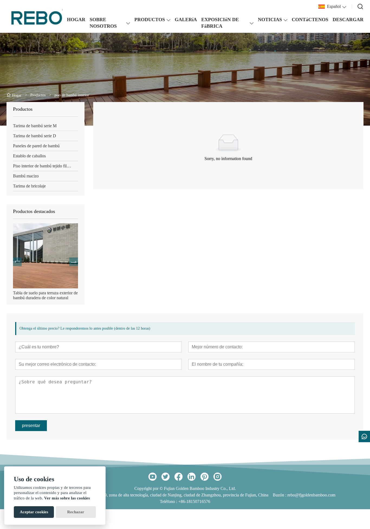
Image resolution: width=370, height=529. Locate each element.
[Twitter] (165, 476)
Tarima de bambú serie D (34, 135)
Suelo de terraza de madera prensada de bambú (44, 295)
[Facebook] (178, 476)
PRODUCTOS (149, 19)
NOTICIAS (270, 19)
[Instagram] (217, 476)
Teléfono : (169, 501)
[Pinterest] (204, 476)
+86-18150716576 (194, 501)
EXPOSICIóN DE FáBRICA (220, 23)
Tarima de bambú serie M (35, 125)
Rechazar (75, 512)
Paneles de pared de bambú (36, 146)
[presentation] (17, 261)
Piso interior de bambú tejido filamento (45, 166)
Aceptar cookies (34, 512)
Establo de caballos (29, 156)
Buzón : (280, 495)
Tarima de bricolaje (29, 186)
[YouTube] (152, 476)
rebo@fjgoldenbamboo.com (311, 495)
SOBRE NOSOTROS (103, 23)
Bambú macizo (26, 176)
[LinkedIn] (191, 476)
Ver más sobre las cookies (67, 498)
